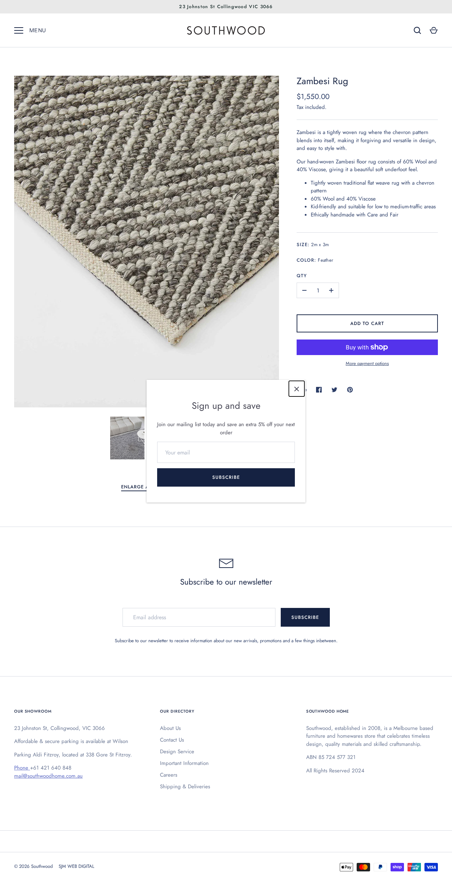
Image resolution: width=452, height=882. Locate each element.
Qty (302, 275)
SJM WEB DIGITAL (76, 866)
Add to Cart (367, 323)
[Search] (417, 30)
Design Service (177, 751)
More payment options (367, 363)
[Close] (296, 388)
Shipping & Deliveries (185, 786)
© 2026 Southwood (33, 866)
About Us (170, 728)
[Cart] (433, 30)
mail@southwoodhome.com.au (48, 776)
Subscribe (226, 477)
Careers (168, 775)
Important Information (184, 763)
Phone (22, 768)
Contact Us (172, 740)
